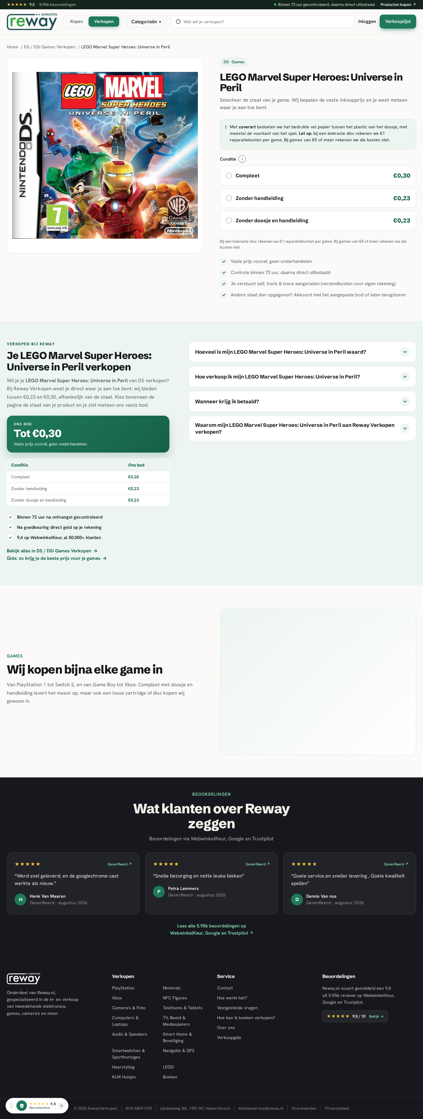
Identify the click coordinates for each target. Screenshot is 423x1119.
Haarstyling (123, 1067)
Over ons (226, 1027)
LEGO (168, 1067)
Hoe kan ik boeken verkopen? (246, 1017)
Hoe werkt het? (232, 998)
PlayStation (123, 988)
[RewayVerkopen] (32, 21)
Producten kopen (398, 4)
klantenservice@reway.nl (260, 1108)
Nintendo (172, 988)
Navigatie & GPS (178, 1050)
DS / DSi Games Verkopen (50, 47)
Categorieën (146, 22)
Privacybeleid (337, 1108)
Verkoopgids (229, 1037)
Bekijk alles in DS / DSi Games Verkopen (52, 551)
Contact (225, 988)
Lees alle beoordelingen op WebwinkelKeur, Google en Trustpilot (211, 929)
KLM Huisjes (124, 1077)
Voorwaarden (304, 1108)
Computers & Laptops (125, 1021)
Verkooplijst (398, 21)
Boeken (170, 1077)
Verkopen (104, 21)
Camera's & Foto (129, 1008)
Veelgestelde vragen (237, 1008)
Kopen (76, 21)
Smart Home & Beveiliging (177, 1037)
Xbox (117, 998)
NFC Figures (175, 998)
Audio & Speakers (129, 1034)
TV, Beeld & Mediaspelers (176, 1021)
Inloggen (367, 21)
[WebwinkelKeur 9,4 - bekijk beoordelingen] (21, 1105)
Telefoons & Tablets (183, 1008)
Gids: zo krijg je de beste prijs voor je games (57, 558)
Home (12, 47)
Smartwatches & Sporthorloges (128, 1054)
